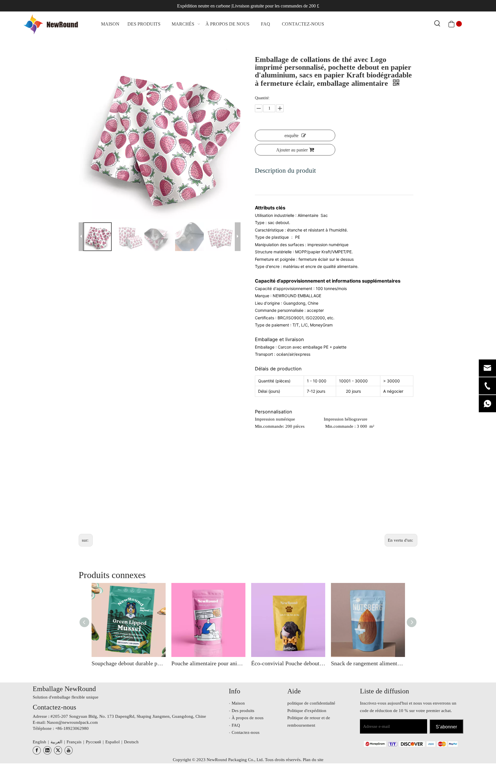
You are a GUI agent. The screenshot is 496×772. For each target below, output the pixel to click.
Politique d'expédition (306, 710)
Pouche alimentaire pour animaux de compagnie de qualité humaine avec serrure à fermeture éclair (208, 663)
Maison (238, 703)
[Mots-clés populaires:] (437, 24)
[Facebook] (37, 750)
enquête (291, 135)
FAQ (236, 725)
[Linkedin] (47, 750)
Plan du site (313, 759)
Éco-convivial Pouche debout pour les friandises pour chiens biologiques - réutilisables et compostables (288, 663)
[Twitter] (58, 750)
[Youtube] (69, 750)
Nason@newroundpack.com (72, 722)
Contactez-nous (245, 732)
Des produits (243, 710)
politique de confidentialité (311, 703)
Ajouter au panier (292, 149)
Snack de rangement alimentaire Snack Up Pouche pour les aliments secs (368, 663)
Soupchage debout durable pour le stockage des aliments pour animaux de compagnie (129, 663)
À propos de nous (248, 717)
